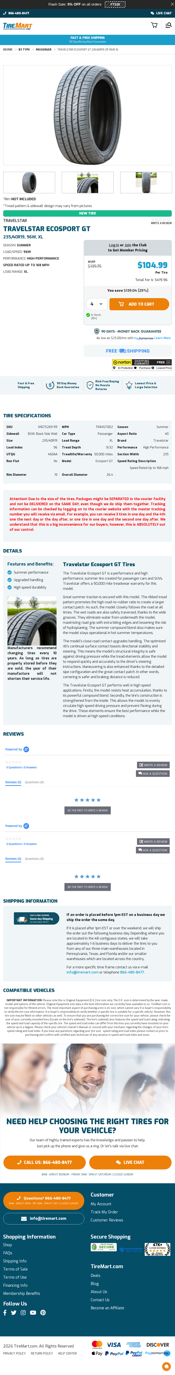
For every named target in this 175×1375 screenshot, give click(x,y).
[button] (142, 365)
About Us (99, 1291)
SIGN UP (122, 1368)
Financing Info (15, 1285)
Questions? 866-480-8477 (44, 1200)
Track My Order (104, 1212)
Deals (95, 1275)
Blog (95, 1283)
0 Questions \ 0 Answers (21, 767)
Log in (114, 245)
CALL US (48, 1162)
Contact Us (100, 1299)
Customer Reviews (107, 1220)
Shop (7, 1244)
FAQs (7, 1253)
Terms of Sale (15, 1269)
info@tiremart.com (83, 972)
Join (128, 245)
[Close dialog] (153, 1351)
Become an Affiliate (107, 1308)
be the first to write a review (88, 810)
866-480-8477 (18, 13)
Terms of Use (15, 1277)
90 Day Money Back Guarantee (87, 40)
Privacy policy (14, 1354)
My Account (101, 1204)
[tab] (13, 783)
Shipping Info (14, 1261)
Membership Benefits (21, 1293)
